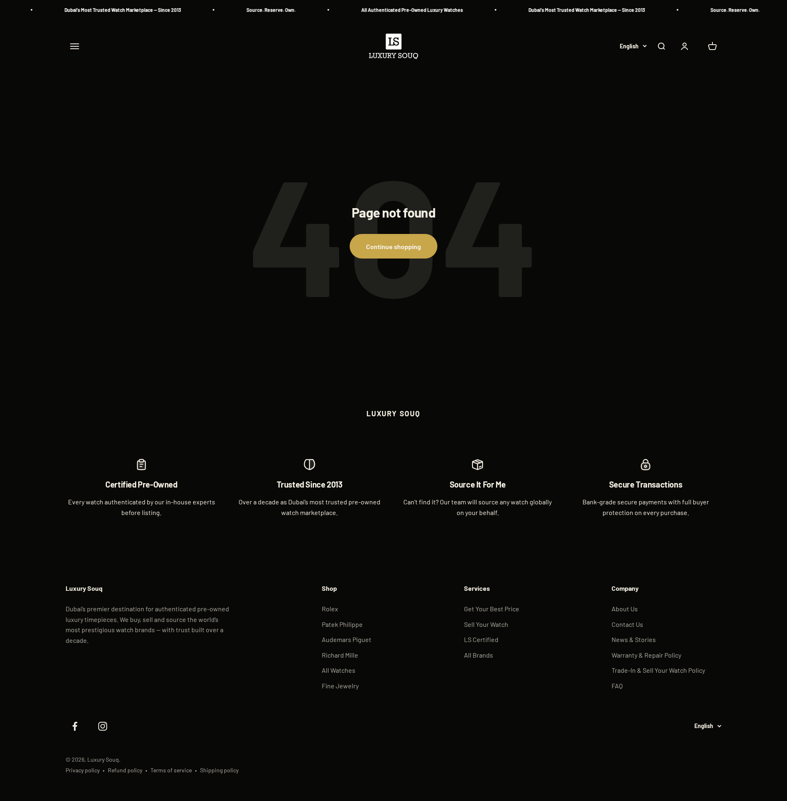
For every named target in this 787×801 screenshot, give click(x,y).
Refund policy (125, 770)
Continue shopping (393, 246)
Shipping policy (219, 770)
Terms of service (171, 770)
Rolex (330, 609)
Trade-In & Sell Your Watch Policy (658, 670)
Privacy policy (83, 770)
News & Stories (634, 639)
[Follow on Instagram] (102, 726)
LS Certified (481, 639)
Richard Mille (340, 655)
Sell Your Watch (486, 624)
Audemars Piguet (346, 639)
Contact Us (627, 624)
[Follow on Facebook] (75, 726)
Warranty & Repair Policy (646, 655)
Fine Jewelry (340, 686)
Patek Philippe (342, 624)
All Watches (338, 670)
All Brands (478, 655)
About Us (625, 609)
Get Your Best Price (491, 609)
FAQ (617, 686)
